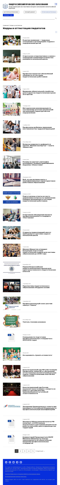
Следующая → (40, 451)
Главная (6, 25)
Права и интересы (16, 25)
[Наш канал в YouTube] (13, 462)
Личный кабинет (30, 12)
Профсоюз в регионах (49, 12)
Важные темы (8, 15)
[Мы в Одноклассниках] (10, 462)
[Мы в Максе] (21, 462)
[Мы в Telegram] (17, 462)
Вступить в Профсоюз (11, 12)
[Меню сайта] (56, 4)
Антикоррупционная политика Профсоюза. (15, 476)
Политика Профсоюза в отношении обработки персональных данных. (22, 474)
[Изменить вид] (56, 32)
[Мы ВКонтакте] (6, 462)
